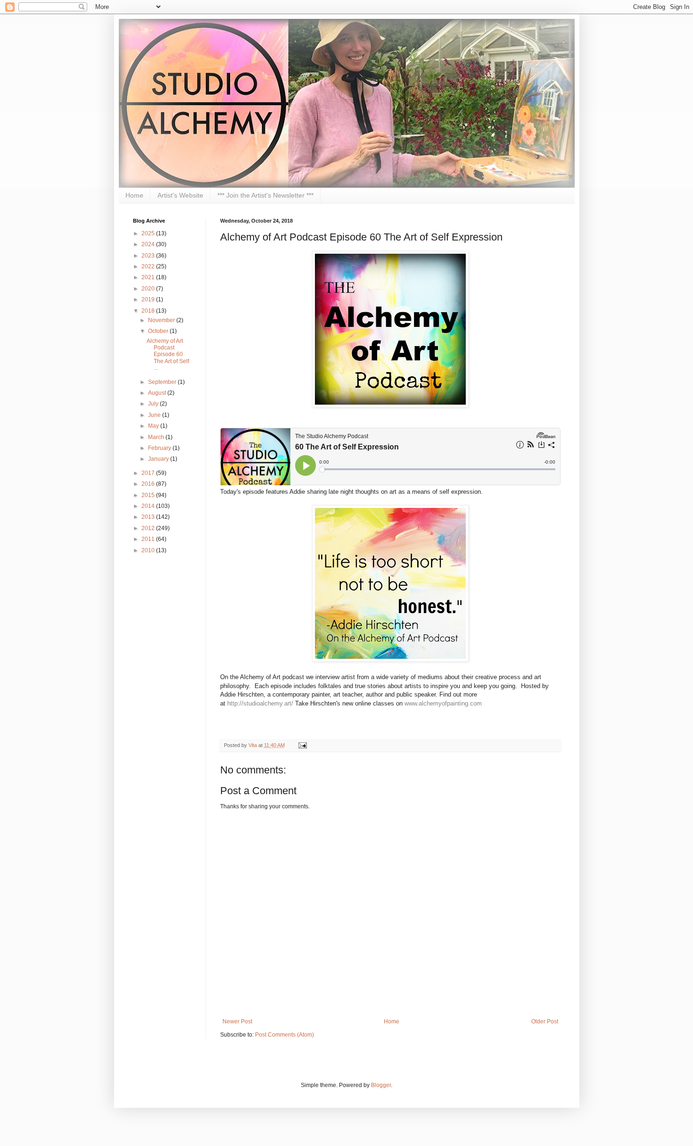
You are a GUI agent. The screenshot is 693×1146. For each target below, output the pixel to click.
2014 (148, 506)
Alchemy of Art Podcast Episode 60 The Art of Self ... (168, 355)
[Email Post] (301, 745)
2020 (148, 288)
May (154, 426)
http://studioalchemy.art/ (260, 703)
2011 (148, 539)
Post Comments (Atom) (284, 1034)
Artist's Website (180, 195)
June (155, 415)
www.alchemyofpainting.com (443, 703)
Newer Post (237, 1021)
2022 (148, 266)
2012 (148, 528)
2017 (148, 473)
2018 (148, 310)
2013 (148, 517)
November (162, 320)
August (157, 393)
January (159, 459)
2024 (148, 244)
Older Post (544, 1021)
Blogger (381, 1085)
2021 (148, 277)
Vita (253, 745)
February (160, 448)
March (156, 437)
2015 (148, 495)
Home (134, 195)
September (163, 382)
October (159, 331)
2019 (148, 299)
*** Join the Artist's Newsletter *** (265, 195)
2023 (148, 255)
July (154, 403)
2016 (148, 484)
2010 (148, 550)
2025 (148, 233)
